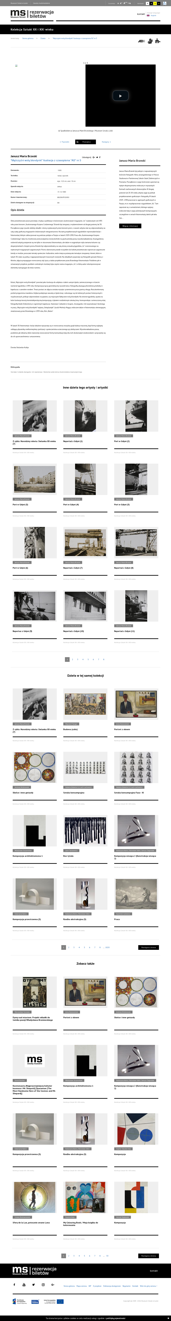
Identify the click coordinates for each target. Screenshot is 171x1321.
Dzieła (43, 38)
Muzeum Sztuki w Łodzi (19, 3)
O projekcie (97, 1286)
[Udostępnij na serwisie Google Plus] (94, 157)
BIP (90, 1286)
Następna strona (148, 947)
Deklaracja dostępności (112, 1286)
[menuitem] (141, 14)
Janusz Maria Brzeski (24, 156)
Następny (105, 142)
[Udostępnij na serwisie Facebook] (99, 157)
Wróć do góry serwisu (148, 1286)
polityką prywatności (115, 1318)
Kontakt (135, 1286)
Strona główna (28, 38)
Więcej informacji (130, 226)
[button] (121, 95)
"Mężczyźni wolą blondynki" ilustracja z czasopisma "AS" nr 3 (75, 38)
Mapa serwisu (82, 1286)
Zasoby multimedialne (41, 3)
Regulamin (127, 1286)
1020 (107, 947)
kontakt (141, 13)
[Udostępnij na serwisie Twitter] (97, 157)
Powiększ (87, 142)
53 (107, 1256)
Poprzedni (65, 142)
